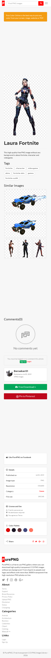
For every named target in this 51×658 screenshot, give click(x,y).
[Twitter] (36, 541)
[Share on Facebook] (7, 580)
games (31, 173)
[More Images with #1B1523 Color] (14, 530)
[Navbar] (46, 3)
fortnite (9, 168)
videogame (33, 168)
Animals (5, 615)
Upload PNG (6, 600)
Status (4, 605)
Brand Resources (8, 594)
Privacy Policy (7, 597)
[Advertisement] (25, 49)
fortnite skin (18, 173)
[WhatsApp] (43, 541)
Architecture (6, 618)
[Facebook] (33, 541)
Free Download (26, 387)
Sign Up (23, 362)
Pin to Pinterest (27, 396)
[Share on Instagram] (11, 580)
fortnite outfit (11, 178)
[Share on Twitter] (3, 580)
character (20, 168)
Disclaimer (6, 602)
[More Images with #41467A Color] (25, 530)
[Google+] (40, 541)
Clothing (5, 629)
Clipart (4, 626)
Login (29, 361)
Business (5, 621)
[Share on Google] (21, 580)
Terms (4, 589)
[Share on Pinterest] (16, 580)
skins (7, 173)
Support (5, 591)
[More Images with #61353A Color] (20, 530)
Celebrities (6, 624)
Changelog (6, 608)
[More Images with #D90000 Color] (8, 530)
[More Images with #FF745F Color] (31, 530)
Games (41, 491)
